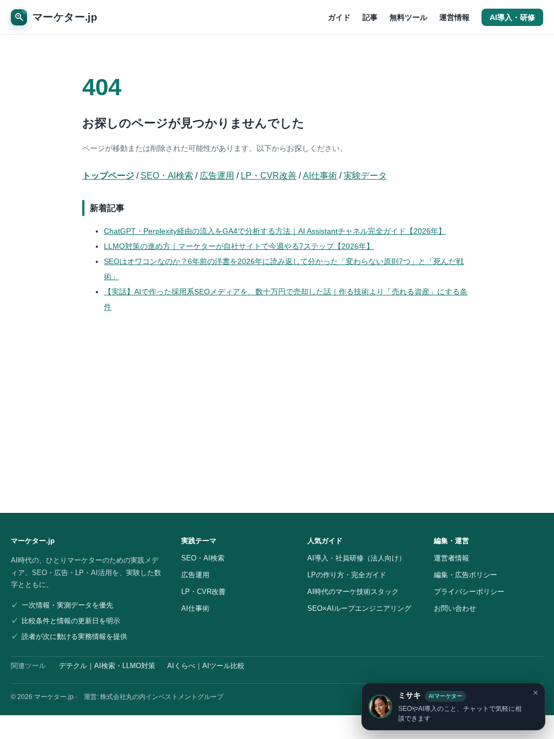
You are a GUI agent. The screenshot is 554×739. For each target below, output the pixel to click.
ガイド (339, 17)
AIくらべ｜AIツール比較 (206, 666)
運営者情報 (451, 558)
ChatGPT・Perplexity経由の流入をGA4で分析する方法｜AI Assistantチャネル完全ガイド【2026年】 (275, 231)
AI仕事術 (320, 175)
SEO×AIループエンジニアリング (359, 608)
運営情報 (454, 17)
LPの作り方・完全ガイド (346, 575)
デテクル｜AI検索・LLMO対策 (107, 666)
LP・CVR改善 (268, 175)
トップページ (108, 175)
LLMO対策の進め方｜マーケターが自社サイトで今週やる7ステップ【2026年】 (239, 246)
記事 (370, 17)
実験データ (365, 175)
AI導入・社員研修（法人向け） (356, 558)
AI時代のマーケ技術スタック (353, 592)
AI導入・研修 (512, 17)
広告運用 (217, 175)
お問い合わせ (455, 608)
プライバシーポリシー (469, 592)
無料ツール (408, 17)
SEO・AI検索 (167, 175)
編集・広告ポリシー (465, 575)
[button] (453, 706)
